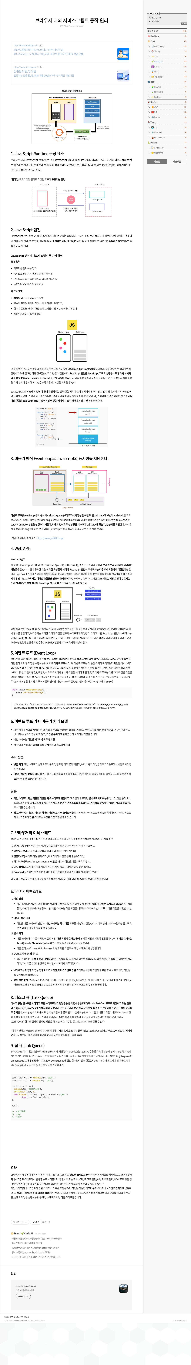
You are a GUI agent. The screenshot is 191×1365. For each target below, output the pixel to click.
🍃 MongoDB (168, 91)
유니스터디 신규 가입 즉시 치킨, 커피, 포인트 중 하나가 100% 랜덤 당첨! (49, 53)
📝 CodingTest (168, 147)
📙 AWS (168, 106)
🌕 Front (15, 1233)
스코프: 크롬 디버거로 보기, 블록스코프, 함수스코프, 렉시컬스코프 (36, 1256)
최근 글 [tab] (157, 161)
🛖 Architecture (168, 137)
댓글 (13, 1273)
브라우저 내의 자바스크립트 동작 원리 (71, 20)
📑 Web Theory (168, 46)
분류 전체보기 (167, 31)
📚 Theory (168, 51)
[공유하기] (22, 1222)
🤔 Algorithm (168, 152)
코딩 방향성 (156, 17)
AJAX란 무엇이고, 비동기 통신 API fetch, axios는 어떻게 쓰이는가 (35, 1247)
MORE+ (184, 23)
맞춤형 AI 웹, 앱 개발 (25, 71)
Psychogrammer (26, 1286)
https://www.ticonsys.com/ (26, 67)
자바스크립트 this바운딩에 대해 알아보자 (27, 1243)
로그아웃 (19, 1317)
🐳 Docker (168, 117)
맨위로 (26, 1317)
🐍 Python (167, 142)
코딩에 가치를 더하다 (25, 1290)
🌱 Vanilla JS (27, 1233)
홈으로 (6, 1317)
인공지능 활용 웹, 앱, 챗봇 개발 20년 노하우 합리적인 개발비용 (44, 75)
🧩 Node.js (168, 86)
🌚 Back (167, 81)
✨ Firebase (168, 96)
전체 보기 (156, 21)
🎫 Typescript (168, 76)
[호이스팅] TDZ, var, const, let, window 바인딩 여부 (31, 1252)
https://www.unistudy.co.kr (26, 45)
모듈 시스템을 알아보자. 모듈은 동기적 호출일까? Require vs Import (37, 1238)
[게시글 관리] (26, 1222)
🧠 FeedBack (167, 36)
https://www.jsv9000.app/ (50, 538)
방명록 (12, 1317)
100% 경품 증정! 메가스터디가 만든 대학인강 (38, 50)
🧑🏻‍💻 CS (168, 127)
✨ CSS (168, 56)
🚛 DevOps (167, 101)
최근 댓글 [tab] (177, 161)
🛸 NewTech (168, 132)
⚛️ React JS (168, 66)
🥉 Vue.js (168, 71)
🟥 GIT (168, 112)
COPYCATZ (183, 1320)
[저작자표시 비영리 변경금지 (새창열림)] (46, 1222)
